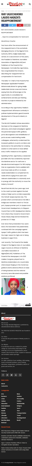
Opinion (19, 396)
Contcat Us (4, 386)
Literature (4, 418)
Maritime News (5, 420)
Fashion (3, 408)
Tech (18, 410)
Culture (3, 401)
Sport (18, 408)
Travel (19, 415)
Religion (19, 406)
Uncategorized (21, 418)
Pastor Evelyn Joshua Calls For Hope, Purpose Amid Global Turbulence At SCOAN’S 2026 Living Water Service (16, 450)
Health (3, 410)
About (3, 383)
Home (2, 11)
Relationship (20, 403)
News (18, 394)
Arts (2, 394)
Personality (20, 399)
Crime (3, 399)
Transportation (21, 413)
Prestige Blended (9, 462)
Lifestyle (3, 415)
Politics (19, 401)
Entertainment (5, 406)
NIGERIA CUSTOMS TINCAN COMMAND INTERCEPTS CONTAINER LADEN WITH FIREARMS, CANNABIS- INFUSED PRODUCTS (15, 438)
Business (4, 396)
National (3, 422)
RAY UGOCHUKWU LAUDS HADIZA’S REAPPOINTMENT (18, 11)
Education (4, 403)
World (18, 420)
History (3, 413)
